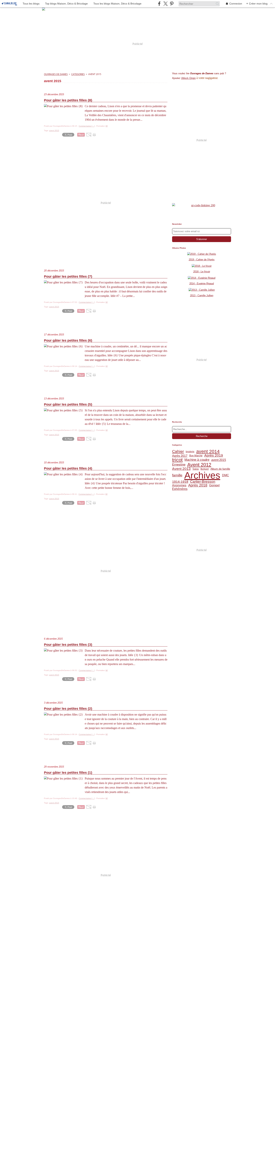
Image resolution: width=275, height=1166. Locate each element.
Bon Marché (195, 455)
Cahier (178, 451)
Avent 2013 (181, 469)
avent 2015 (218, 459)
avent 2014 (208, 451)
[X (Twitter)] (165, 3)
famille (177, 475)
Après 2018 (197, 485)
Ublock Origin (188, 78)
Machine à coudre (196, 459)
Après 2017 (179, 455)
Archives (202, 475)
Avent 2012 (199, 464)
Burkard (205, 469)
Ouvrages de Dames (56, 74)
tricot (177, 459)
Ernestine (178, 464)
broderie (190, 451)
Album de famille (220, 469)
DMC (225, 475)
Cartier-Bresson (202, 482)
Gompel (214, 485)
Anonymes (179, 485)
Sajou (195, 469)
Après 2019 (213, 455)
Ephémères (179, 488)
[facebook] (159, 3)
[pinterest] (171, 3)
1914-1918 (180, 482)
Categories (78, 74)
